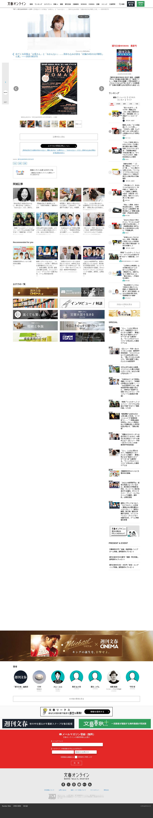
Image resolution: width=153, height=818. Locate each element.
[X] (68, 784)
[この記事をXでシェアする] (5, 67)
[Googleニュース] (79, 784)
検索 (122, 4)
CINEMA (91, 4)
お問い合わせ (62, 790)
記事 (30, 9)
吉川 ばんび (128, 298)
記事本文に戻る (59, 137)
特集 (54, 4)
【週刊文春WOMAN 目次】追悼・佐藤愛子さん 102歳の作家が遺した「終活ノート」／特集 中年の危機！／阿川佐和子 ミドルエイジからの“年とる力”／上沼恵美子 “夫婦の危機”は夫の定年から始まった (124, 81)
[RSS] (90, 784)
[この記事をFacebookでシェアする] (5, 73)
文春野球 (112, 4)
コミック (104, 4)
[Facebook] (63, 784)
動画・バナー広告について (78, 790)
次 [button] (101, 88)
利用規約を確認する (67, 757)
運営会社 (106, 790)
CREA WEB (17, 806)
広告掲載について (49, 790)
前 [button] (16, 88)
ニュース (122, 97)
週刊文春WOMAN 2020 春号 (26, 159)
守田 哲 (126, 159)
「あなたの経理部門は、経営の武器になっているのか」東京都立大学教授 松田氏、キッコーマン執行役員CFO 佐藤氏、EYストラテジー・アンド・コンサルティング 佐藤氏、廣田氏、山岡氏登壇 (93, 268)
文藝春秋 (76, 4)
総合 (115, 97)
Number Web (6, 806)
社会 (15, 163)
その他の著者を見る (76, 699)
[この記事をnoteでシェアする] (5, 92)
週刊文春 (68, 4)
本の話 (25, 806)
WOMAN (84, 4)
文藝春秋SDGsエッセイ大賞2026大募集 (22, 263)
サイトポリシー (94, 790)
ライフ (129, 100)
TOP (14, 9)
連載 (61, 4)
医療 (20, 163)
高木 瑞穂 (127, 215)
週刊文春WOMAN (22, 9)
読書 (97, 4)
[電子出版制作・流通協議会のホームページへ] (52, 797)
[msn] (84, 784)
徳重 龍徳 (127, 200)
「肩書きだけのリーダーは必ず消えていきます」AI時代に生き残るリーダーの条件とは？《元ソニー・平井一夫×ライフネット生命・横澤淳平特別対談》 (70, 266)
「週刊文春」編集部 (129, 120)
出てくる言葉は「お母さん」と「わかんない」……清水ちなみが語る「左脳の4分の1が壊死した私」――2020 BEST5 (59, 55)
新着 (31, 4)
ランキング (38, 4)
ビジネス (132, 97)
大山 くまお (128, 137)
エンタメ (120, 100)
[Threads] (74, 784)
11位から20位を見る (124, 304)
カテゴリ (47, 4)
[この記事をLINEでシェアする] (5, 86)
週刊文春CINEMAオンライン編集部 (130, 261)
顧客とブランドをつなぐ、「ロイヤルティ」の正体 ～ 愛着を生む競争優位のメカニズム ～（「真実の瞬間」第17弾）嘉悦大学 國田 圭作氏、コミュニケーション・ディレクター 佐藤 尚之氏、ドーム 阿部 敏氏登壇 (47, 268)
